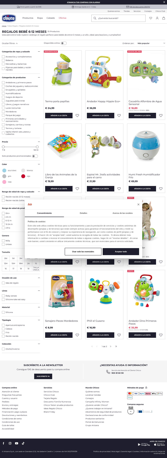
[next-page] (110, 346)
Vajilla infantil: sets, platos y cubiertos (18, 133)
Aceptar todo (121, 251)
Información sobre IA (148, 451)
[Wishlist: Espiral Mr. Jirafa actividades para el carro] (119, 188)
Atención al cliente (10, 391)
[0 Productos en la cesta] (162, 20)
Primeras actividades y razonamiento (16, 120)
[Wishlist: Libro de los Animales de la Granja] (77, 188)
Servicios (137, 11)
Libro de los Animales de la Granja (61, 176)
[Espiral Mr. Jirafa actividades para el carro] (104, 147)
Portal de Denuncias (94, 422)
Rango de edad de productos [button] (16, 208)
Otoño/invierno (13, 349)
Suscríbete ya (43, 376)
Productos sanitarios (94, 418)
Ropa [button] (40, 18)
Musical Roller (137, 247)
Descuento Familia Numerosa (57, 402)
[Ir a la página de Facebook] (3, 443)
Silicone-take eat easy (15, 299)
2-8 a (8, 228)
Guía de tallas (8, 425)
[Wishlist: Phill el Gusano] (119, 335)
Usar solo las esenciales (83, 251)
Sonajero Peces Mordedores (61, 320)
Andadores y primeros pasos (19, 82)
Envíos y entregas (10, 405)
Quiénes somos (92, 391)
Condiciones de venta (12, 418)
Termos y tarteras (14, 128)
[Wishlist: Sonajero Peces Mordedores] (77, 335)
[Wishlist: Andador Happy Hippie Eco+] (119, 115)
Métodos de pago (10, 408)
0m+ (8, 213)
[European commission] (144, 411)
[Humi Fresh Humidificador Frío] (146, 147)
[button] (22, 43)
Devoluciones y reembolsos (14, 415)
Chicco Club (160, 11)
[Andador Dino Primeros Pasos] (146, 294)
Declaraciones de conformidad (99, 415)
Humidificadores (13, 93)
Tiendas (127, 11)
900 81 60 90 (118, 373)
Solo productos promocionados (16, 156)
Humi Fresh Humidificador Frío (144, 176)
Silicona (9, 312)
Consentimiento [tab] (44, 213)
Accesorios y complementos (19, 56)
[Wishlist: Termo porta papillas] (77, 115)
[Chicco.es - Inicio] (9, 18)
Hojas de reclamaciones (159, 452)
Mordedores (11, 111)
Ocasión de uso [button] (9, 278)
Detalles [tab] (83, 213)
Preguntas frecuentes (12, 395)
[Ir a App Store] (159, 444)
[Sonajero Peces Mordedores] (62, 294)
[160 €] (37, 147)
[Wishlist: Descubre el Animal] (77, 262)
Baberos (9, 60)
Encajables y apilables (15, 90)
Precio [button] (5, 142)
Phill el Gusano (96, 320)
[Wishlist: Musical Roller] (161, 262)
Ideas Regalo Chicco (53, 408)
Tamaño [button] (6, 252)
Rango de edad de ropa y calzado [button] (18, 192)
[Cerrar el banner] (138, 204)
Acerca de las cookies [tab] (123, 213)
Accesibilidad (8, 429)
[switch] (64, 43)
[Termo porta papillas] (62, 74)
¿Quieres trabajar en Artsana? (98, 408)
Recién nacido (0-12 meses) (18, 197)
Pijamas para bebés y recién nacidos (18, 68)
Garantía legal (126, 451)
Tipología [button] (6, 320)
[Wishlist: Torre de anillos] (119, 262)
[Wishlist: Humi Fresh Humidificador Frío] (161, 188)
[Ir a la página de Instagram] (10, 443)
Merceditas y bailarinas (16, 64)
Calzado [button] (51, 18)
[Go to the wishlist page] (150, 18)
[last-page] (115, 346)
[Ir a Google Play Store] (144, 444)
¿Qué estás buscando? (108, 18)
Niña (8, 241)
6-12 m (9, 220)
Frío (7, 332)
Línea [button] (4, 291)
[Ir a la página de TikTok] (23, 443)
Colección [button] (6, 344)
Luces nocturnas (13, 108)
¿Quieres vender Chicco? (96, 405)
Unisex (9, 244)
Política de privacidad (101, 451)
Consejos (148, 11)
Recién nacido (12, 336)
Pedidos (5, 402)
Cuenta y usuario (9, 398)
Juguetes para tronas (15, 101)
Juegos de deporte (14, 97)
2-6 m (8, 217)
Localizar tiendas (93, 395)
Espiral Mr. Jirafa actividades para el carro (103, 176)
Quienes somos (114, 11)
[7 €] (3, 147)
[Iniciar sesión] (157, 18)
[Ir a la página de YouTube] (16, 443)
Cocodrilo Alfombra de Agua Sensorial (145, 103)
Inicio (4, 26)
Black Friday (49, 412)
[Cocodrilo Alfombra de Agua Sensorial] (146, 74)
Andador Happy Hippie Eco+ (103, 101)
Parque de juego (13, 115)
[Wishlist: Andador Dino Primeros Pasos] (161, 335)
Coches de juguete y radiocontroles (22, 86)
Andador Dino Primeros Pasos (142, 322)
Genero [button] (5, 235)
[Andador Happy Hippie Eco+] (104, 74)
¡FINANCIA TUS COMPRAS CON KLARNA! (83, 2)
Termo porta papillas (57, 101)
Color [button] (4, 164)
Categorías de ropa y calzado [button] (16, 51)
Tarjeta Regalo (50, 398)
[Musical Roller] (146, 220)
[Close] (164, 2)
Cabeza (9, 329)
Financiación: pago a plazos (14, 412)
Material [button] (6, 307)
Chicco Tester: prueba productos (58, 405)
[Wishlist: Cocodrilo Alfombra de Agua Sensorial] (161, 115)
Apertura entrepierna (15, 325)
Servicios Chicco (51, 391)
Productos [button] (27, 18)
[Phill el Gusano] (104, 294)
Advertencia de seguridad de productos (103, 412)
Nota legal (116, 451)
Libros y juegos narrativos (17, 104)
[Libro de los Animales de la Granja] (62, 147)
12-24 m (9, 224)
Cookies (136, 451)
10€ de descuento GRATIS (140, 7)
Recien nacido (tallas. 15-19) (18, 200)
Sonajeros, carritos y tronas (18, 124)
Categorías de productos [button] (14, 77)
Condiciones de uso (11, 422)
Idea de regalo (12, 283)
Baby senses (11, 296)
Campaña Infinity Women (97, 402)
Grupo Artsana (92, 425)
